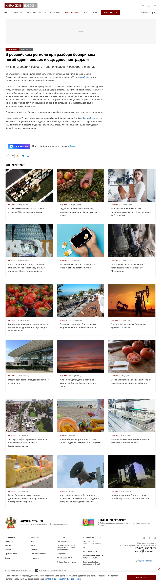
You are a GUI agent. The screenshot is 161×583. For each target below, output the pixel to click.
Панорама (61, 537)
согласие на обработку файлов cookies (63, 579)
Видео (33, 545)
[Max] (28, 156)
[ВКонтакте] (13, 156)
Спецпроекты (110, 12)
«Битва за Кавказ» (64, 541)
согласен (141, 577)
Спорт (85, 12)
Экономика (55, 12)
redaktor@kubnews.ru (144, 551)
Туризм (94, 12)
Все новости (16, 12)
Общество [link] (11, 205)
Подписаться (21, 146)
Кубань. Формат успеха (66, 562)
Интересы (35, 558)
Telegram (155, 5)
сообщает (85, 77)
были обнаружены (91, 118)
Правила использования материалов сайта (93, 557)
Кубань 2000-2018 (64, 558)
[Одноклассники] (18, 156)
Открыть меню (6, 13)
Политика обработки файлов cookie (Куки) (91, 563)
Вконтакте (143, 5)
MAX (72, 146)
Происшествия (71, 12)
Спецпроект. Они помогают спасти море (92, 542)
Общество (31, 12)
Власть (42, 12)
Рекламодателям (90, 552)
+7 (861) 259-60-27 (145, 548)
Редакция (87, 547)
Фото (33, 541)
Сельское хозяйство (39, 554)
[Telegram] (23, 156)
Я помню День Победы (92, 537)
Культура (35, 537)
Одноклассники (149, 5)
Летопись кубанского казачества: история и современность (66, 547)
